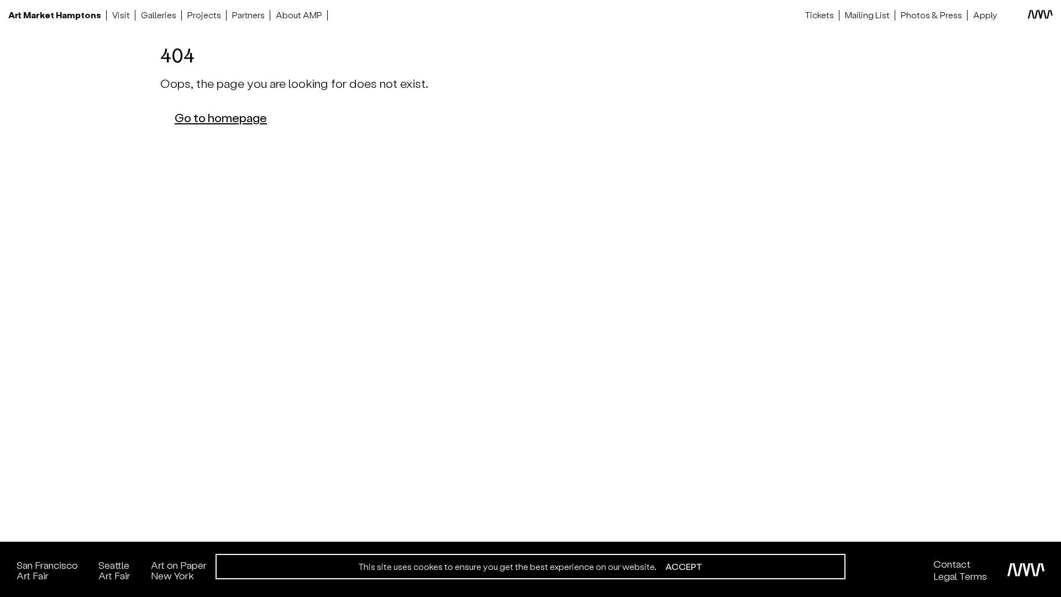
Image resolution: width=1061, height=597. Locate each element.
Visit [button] (121, 15)
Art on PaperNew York (179, 570)
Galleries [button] (158, 15)
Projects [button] (204, 15)
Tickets (819, 15)
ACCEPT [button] (683, 567)
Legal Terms (960, 576)
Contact (951, 563)
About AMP (299, 15)
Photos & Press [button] (931, 15)
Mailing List (867, 15)
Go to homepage (221, 117)
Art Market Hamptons (54, 15)
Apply (985, 15)
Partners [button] (248, 15)
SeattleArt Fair (114, 570)
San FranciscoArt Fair (47, 570)
